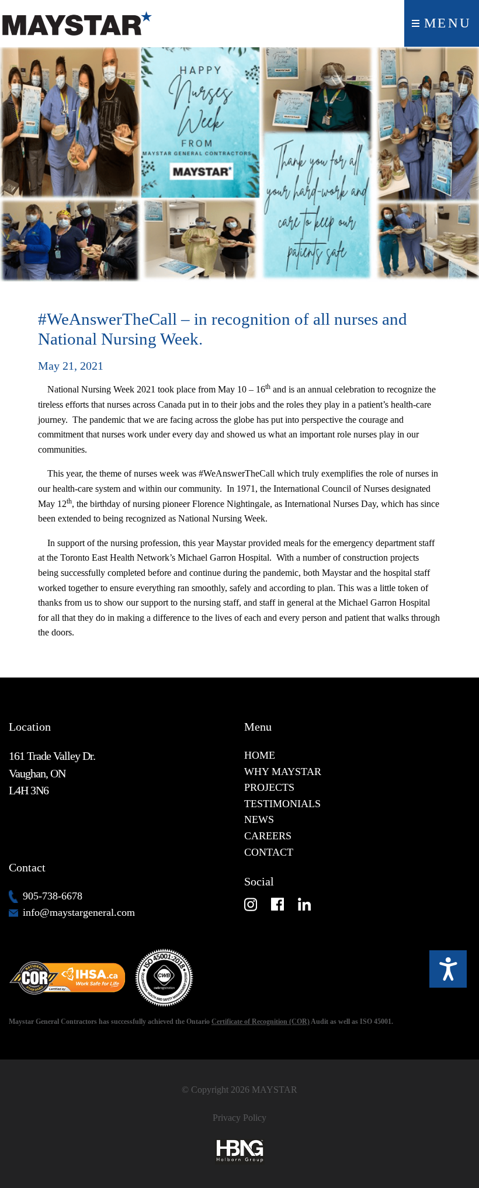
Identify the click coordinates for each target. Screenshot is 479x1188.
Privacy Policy (239, 1118)
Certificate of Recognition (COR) (260, 1021)
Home (259, 755)
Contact (268, 852)
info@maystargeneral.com (79, 912)
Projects (269, 787)
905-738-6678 (52, 896)
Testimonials (282, 804)
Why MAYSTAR (282, 771)
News (259, 819)
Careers (267, 836)
